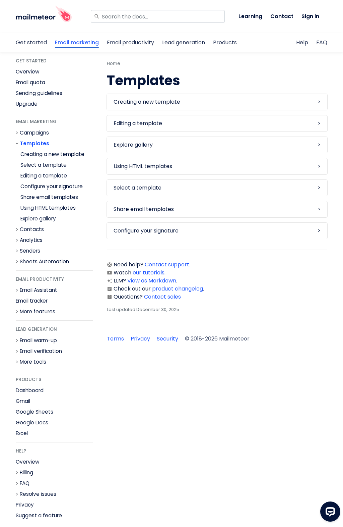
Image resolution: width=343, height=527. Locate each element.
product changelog (177, 289)
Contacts (32, 229)
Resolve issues (38, 494)
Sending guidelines (39, 93)
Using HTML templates (48, 207)
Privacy (25, 504)
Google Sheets (34, 411)
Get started (31, 42)
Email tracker (32, 300)
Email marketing (77, 42)
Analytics (31, 240)
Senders (30, 251)
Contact (281, 16)
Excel (22, 433)
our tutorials (148, 272)
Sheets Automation (44, 261)
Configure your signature (51, 186)
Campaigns (34, 132)
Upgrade (27, 103)
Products (225, 42)
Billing (26, 472)
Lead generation (183, 42)
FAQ (321, 42)
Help (302, 42)
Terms (115, 338)
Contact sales (162, 297)
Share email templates (49, 197)
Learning (250, 16)
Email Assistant (38, 290)
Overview (27, 71)
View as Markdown (151, 280)
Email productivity (130, 42)
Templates (34, 143)
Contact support (167, 264)
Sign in (310, 16)
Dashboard (30, 390)
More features (37, 311)
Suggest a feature (39, 515)
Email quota (30, 82)
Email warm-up (38, 340)
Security (167, 338)
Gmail (23, 401)
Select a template (43, 164)
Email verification (41, 351)
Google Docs (32, 422)
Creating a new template (52, 154)
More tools (33, 362)
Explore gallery (38, 218)
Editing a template (43, 175)
